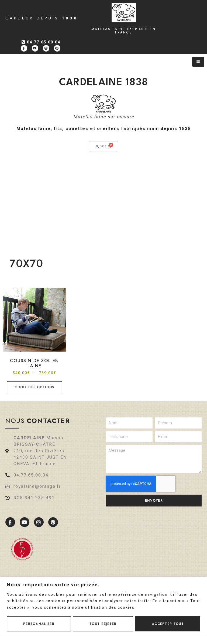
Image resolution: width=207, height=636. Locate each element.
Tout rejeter (103, 623)
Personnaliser (38, 623)
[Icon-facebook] (24, 48)
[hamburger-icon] (198, 62)
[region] (103, 606)
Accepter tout (168, 623)
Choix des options (34, 387)
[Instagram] (46, 48)
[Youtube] (35, 48)
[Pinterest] (57, 48)
